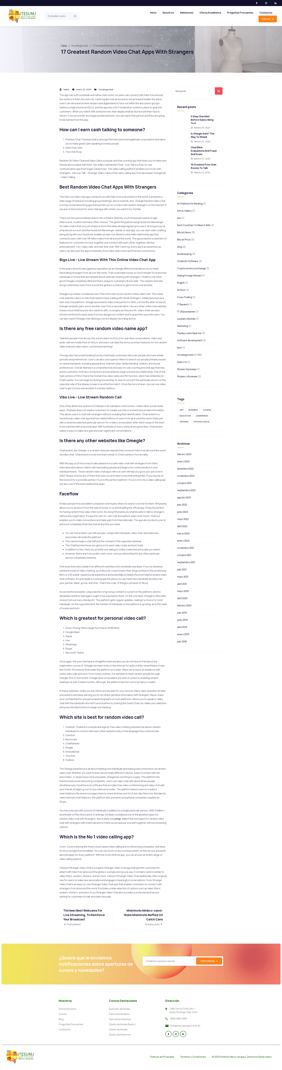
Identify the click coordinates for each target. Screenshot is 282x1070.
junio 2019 (182, 619)
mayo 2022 (183, 519)
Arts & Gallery (184, 210)
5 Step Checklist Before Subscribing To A (202, 120)
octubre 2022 (184, 483)
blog (179, 246)
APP (182, 410)
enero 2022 (183, 540)
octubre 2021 (184, 555)
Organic (184, 421)
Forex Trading (184, 297)
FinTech (181, 290)
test (179, 347)
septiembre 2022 (186, 490)
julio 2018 (182, 641)
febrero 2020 (184, 605)
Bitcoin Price (183, 239)
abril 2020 (182, 598)
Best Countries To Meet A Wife (193, 225)
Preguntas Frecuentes (240, 12)
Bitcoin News (184, 232)
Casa (64, 45)
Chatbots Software (187, 261)
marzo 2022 (183, 533)
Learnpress (202, 415)
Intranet (266, 18)
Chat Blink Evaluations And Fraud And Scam (203, 151)
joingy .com (120, 818)
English (181, 282)
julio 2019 (182, 612)
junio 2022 (182, 511)
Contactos (266, 12)
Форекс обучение (187, 376)
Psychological (202, 421)
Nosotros (168, 12)
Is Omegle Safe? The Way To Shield (202, 135)
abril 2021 (182, 583)
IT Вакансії (183, 304)
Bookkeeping (184, 254)
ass (179, 218)
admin (66, 89)
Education (185, 415)
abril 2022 (182, 526)
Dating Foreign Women (189, 275)
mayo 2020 (183, 591)
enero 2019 (183, 634)
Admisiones (186, 12)
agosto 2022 (184, 497)
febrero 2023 (184, 454)
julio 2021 (182, 569)
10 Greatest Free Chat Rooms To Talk (203, 166)
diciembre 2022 (185, 468)
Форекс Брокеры (186, 369)
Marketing (182, 326)
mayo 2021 (182, 576)
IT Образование (186, 311)
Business (193, 410)
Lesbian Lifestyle (186, 318)
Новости (182, 362)
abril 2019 (182, 627)
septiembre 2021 (186, 562)
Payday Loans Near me (189, 333)
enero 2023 (183, 461)
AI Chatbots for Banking (190, 203)
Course (207, 410)
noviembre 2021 (185, 547)
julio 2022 (182, 504)
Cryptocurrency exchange (191, 268)
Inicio (153, 12)
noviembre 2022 (185, 475)
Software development (189, 340)
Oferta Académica (210, 12)
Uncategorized (106, 89)
